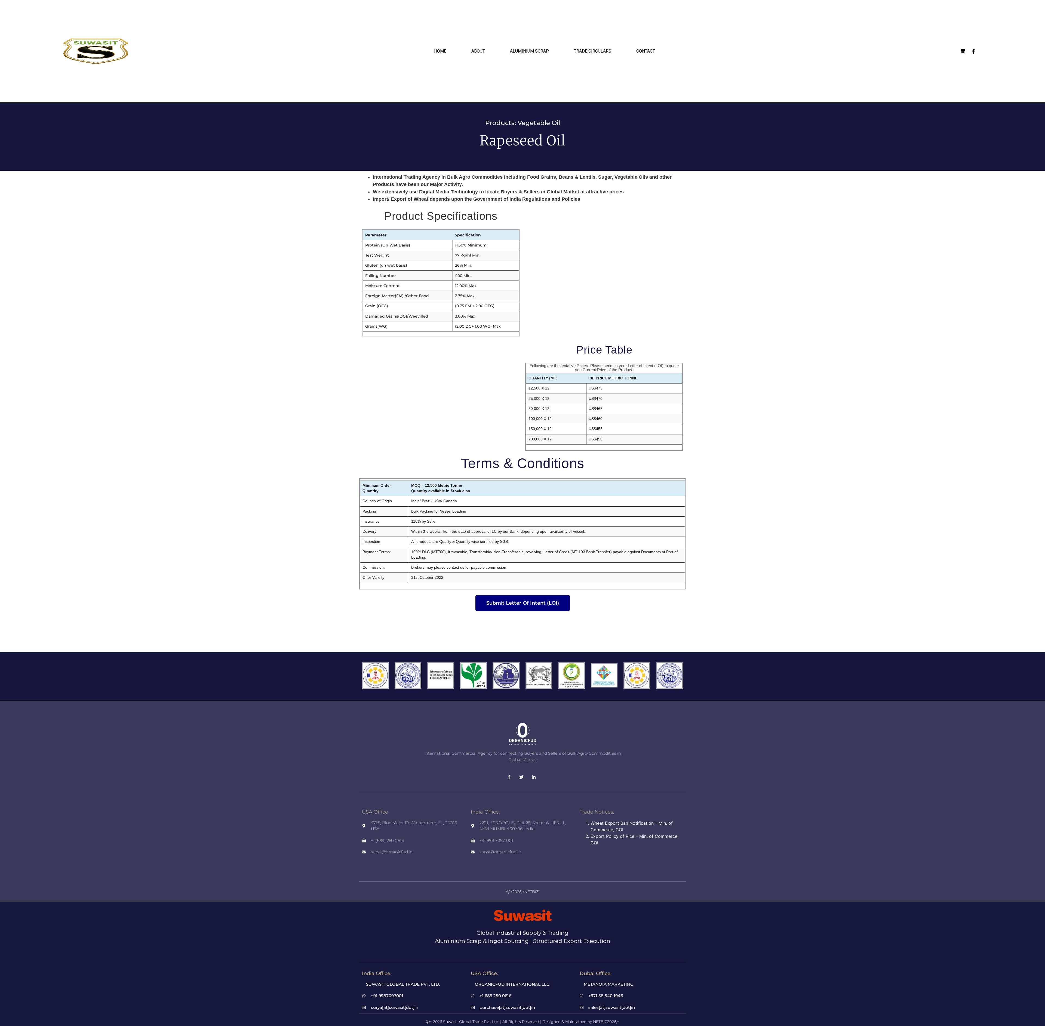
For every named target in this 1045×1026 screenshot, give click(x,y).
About (478, 51)
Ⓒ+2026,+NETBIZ (522, 891)
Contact (645, 51)
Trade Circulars (592, 51)
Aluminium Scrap (529, 51)
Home (440, 51)
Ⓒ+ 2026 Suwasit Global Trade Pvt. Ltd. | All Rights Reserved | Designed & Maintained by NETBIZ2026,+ (522, 1021)
